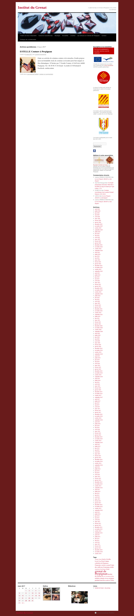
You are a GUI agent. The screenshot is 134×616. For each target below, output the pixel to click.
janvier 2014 (98, 480)
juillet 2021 (97, 316)
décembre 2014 (98, 459)
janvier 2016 (98, 435)
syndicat (107, 580)
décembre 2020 (98, 326)
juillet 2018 (97, 380)
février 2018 (98, 388)
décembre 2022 (98, 288)
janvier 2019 (98, 369)
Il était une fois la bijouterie (28, 35)
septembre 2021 (99, 314)
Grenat (107, 569)
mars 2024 (97, 260)
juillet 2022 (97, 295)
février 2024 (98, 262)
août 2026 (97, 209)
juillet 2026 (97, 211)
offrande (107, 578)
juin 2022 (97, 297)
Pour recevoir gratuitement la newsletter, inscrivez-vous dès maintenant (101, 51)
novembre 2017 (99, 393)
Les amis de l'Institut (32, 74)
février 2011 (98, 546)
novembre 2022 (99, 290)
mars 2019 (97, 365)
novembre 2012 (99, 506)
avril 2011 (97, 542)
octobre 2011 (98, 531)
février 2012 (98, 523)
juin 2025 (97, 233)
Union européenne (108, 65)
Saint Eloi (102, 580)
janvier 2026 (98, 222)
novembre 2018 (99, 373)
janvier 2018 (98, 390)
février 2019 (98, 367)
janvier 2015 (98, 457)
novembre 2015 (99, 438)
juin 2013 (97, 493)
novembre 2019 (99, 350)
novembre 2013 (99, 484)
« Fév (19, 603)
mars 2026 (97, 218)
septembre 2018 (99, 376)
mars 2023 (97, 282)
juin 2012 (97, 516)
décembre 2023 (98, 265)
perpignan (111, 578)
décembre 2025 (98, 224)
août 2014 (97, 467)
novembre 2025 (99, 226)
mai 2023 (97, 279)
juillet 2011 (97, 536)
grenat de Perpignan (101, 572)
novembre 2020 (99, 327)
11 (36, 593)
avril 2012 (97, 519)
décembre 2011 (98, 527)
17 (32, 595)
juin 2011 (97, 538)
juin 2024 (97, 256)
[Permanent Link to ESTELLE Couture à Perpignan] (28, 72)
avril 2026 (97, 216)
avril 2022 (97, 301)
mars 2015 (97, 454)
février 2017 (98, 410)
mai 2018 (97, 382)
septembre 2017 (99, 397)
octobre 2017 (98, 395)
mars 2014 (97, 476)
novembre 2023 (99, 267)
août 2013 (97, 489)
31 (32, 600)
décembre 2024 (98, 245)
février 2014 (98, 478)
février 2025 (98, 241)
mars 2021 (97, 320)
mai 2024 (97, 258)
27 (19, 600)
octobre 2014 (98, 463)
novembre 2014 (99, 461)
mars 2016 (97, 431)
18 (36, 595)
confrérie (103, 565)
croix (112, 567)
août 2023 (97, 273)
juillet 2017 (97, 401)
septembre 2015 (99, 442)
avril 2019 (97, 363)
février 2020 (98, 344)
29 (26, 600)
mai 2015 (97, 450)
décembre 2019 (98, 348)
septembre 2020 (99, 331)
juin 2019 (97, 359)
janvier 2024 (98, 263)
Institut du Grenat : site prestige (102, 588)
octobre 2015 (98, 440)
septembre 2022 (99, 294)
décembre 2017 (98, 391)
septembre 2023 (99, 271)
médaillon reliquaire (100, 578)
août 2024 (97, 252)
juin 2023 (97, 277)
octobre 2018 (98, 374)
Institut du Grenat (32, 7)
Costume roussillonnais (46, 35)
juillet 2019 (97, 358)
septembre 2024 (99, 250)
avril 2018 (97, 384)
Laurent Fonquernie (40, 54)
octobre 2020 (98, 329)
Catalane (107, 561)
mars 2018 (97, 386)
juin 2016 (97, 425)
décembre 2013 (98, 482)
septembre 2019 (99, 354)
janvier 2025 (98, 243)
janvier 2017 (98, 412)
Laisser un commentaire (46, 74)
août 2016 (97, 422)
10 (32, 593)
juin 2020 (97, 337)
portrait (97, 580)
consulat (108, 565)
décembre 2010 (98, 550)
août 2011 (97, 534)
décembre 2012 (98, 504)
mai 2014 (97, 472)
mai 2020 (97, 339)
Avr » (23, 603)
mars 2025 (97, 239)
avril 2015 (97, 452)
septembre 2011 (99, 533)
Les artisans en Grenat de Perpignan (88, 35)
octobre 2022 (98, 292)
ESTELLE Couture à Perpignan (36, 51)
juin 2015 (97, 448)
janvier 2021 (98, 324)
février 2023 (98, 284)
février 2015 (98, 455)
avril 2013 (97, 497)
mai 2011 (97, 540)
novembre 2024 (99, 247)
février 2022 (98, 305)
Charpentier (98, 565)
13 (19, 595)
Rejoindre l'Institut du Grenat (100, 165)
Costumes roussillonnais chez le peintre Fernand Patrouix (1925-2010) (104, 192)
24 (32, 598)
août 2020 (97, 333)
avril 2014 (97, 474)
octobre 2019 (98, 352)
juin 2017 (97, 403)
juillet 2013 (97, 491)
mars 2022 (97, 303)
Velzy (112, 580)
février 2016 (98, 433)
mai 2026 (97, 215)
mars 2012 (97, 521)
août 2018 (97, 378)
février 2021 (98, 322)
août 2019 (97, 356)
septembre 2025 (99, 230)
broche (96, 561)
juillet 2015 (97, 446)
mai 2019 (97, 361)
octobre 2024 (98, 248)
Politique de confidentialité (28, 39)
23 (29, 598)
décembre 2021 (98, 309)
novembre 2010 (99, 551)
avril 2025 (97, 237)
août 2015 (97, 444)
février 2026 (98, 220)
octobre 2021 (98, 312)
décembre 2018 (98, 371)
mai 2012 (97, 518)
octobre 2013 (98, 486)
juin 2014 (97, 470)
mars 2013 (97, 499)
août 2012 (97, 512)
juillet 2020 (97, 335)
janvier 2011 (98, 548)
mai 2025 (97, 235)
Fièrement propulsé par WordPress (106, 613)
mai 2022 (97, 299)
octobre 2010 (98, 553)
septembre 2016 (99, 420)
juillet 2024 (97, 254)
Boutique (57, 35)
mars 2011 (97, 544)
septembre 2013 (99, 487)
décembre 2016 (98, 414)
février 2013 (98, 501)
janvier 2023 (98, 286)
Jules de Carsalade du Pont (108, 576)
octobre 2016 (98, 418)
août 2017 (97, 399)
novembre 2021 (99, 311)
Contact (104, 35)
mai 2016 (97, 427)
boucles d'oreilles (106, 559)
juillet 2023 (97, 275)
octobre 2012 (98, 508)
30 (29, 600)
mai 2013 (97, 495)
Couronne (106, 567)
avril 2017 (97, 406)
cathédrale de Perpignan (101, 563)
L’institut (72, 35)
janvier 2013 (98, 502)
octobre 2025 (98, 228)
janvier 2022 (98, 307)
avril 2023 (97, 280)
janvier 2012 (98, 525)
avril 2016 (97, 429)
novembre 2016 (99, 416)
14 (22, 595)
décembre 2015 (98, 437)
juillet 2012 (97, 514)
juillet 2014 (97, 469)
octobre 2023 (98, 269)
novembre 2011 (99, 529)
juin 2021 (97, 318)
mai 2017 (97, 405)
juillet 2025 (97, 231)
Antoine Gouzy (98, 559)
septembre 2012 (99, 510)
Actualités (65, 35)
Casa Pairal (101, 561)
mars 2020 (97, 343)
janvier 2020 (98, 346)
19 (39, 595)
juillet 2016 (97, 423)
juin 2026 (97, 213)
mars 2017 (97, 408)
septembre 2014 (99, 465)
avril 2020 (97, 341)
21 (22, 598)
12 (39, 593)
